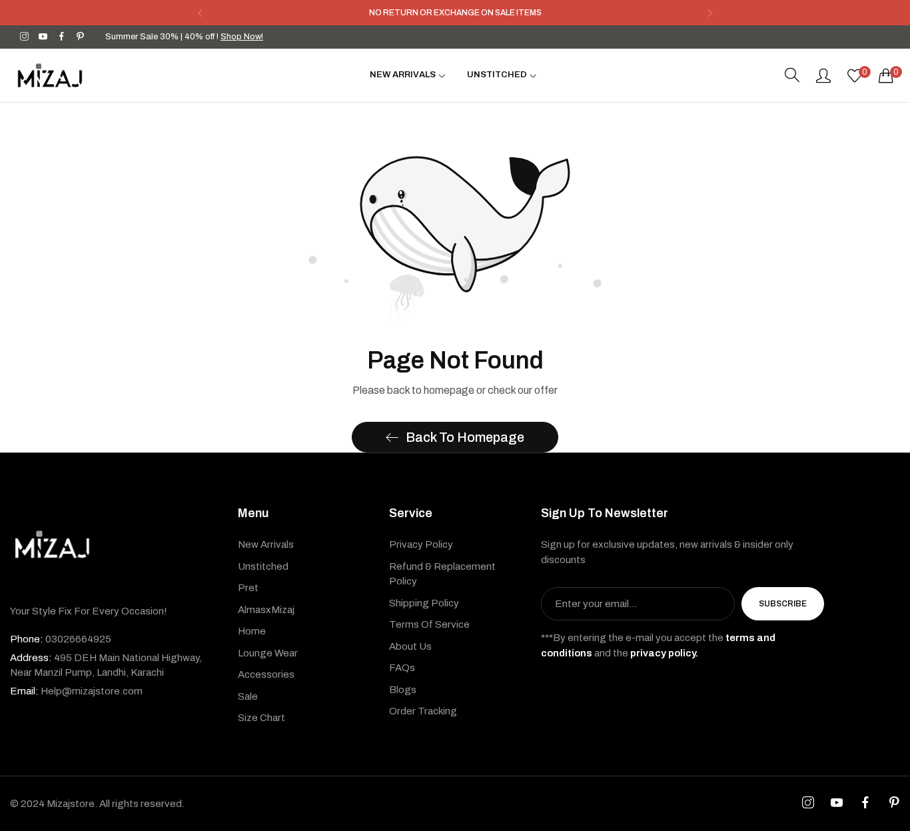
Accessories (266, 674)
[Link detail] (24, 37)
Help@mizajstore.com (76, 691)
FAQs (402, 667)
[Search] (792, 75)
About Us (410, 646)
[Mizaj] (50, 75)
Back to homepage (465, 437)
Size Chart (261, 717)
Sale (248, 696)
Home (252, 631)
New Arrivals (266, 544)
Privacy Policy (421, 544)
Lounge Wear (268, 653)
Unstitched (263, 566)
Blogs (402, 689)
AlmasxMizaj (266, 609)
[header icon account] (823, 75)
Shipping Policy (424, 603)
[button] (200, 13)
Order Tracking (423, 711)
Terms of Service (429, 624)
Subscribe (783, 603)
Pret (248, 587)
